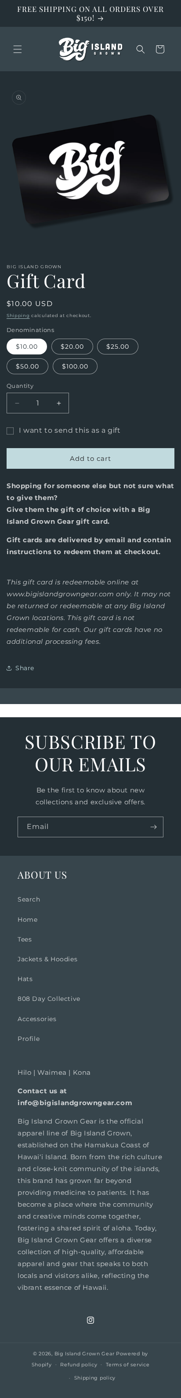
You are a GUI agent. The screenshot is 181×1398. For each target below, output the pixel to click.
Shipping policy (95, 1378)
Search (29, 899)
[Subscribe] (153, 827)
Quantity (20, 385)
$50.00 (27, 366)
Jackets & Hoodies (47, 959)
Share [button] (24, 668)
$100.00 (75, 366)
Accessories (37, 1019)
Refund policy (78, 1364)
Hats (25, 979)
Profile (29, 1039)
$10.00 (27, 346)
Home (27, 919)
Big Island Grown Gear (84, 1354)
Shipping (18, 315)
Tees (25, 939)
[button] (17, 49)
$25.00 (117, 346)
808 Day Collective (49, 999)
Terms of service (127, 1364)
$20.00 (72, 346)
